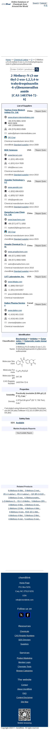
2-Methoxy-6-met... (32, 505)
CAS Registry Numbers (24, 636)
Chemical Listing (21, 60)
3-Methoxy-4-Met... (16, 505)
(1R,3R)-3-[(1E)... (38, 494)
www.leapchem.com (16, 220)
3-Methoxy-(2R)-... (39, 501)
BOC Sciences (10, 150)
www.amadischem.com (17, 252)
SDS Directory (24, 640)
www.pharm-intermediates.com (21, 117)
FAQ (24, 693)
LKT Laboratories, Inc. (14, 277)
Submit (43, 3)
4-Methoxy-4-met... (16, 519)
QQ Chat (11, 138)
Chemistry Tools (24, 667)
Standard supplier (21, 145)
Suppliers (24, 644)
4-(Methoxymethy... (32, 498)
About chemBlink (24, 689)
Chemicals (24, 631)
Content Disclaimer (24, 698)
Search (36, 3)
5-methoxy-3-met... (32, 519)
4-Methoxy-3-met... (17, 512)
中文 (46, 5)
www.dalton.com (15, 310)
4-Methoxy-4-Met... (32, 508)
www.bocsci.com (15, 155)
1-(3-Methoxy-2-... (9, 501)
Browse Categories (24, 671)
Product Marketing (24, 658)
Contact (24, 685)
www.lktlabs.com (15, 282)
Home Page (25, 583)
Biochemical (21, 339)
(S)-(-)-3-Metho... (24, 501)
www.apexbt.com (15, 187)
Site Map (24, 702)
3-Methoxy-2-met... (32, 491)
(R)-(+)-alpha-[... (10, 494)
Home (8, 60)
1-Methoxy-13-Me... (16, 508)
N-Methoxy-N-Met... (16, 491)
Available (20, 423)
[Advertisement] (24, 32)
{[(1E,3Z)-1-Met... (32, 512)
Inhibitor (34, 339)
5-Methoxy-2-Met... (32, 515)
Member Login (24, 662)
